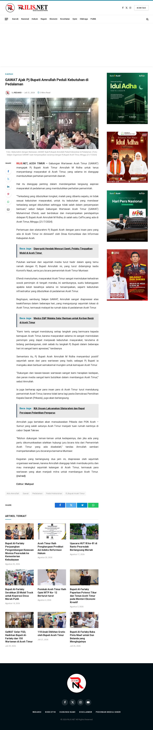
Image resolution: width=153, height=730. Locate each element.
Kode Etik (50, 712)
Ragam (44, 19)
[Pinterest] (8, 194)
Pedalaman (37, 493)
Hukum (35, 19)
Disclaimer (85, 712)
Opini (74, 19)
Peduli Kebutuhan (54, 493)
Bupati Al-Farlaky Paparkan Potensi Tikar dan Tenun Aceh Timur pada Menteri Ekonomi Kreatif (83, 596)
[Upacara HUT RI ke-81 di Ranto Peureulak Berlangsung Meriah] (84, 531)
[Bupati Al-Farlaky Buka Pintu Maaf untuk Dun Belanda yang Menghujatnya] (84, 620)
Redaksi (37, 712)
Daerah (15, 19)
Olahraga (84, 19)
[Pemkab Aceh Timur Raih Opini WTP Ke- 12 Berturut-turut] (52, 577)
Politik (93, 19)
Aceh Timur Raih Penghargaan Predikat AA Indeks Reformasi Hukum (50, 548)
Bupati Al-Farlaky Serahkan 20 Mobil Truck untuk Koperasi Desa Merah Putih (19, 594)
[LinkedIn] (8, 187)
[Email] (8, 209)
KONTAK (141, 8)
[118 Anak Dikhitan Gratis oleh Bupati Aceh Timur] (52, 620)
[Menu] (6, 19)
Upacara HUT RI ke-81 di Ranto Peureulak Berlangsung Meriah (83, 546)
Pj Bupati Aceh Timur (75, 493)
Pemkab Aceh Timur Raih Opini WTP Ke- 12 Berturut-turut (52, 592)
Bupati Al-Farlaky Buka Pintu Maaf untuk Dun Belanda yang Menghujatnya (82, 636)
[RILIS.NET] (26, 7)
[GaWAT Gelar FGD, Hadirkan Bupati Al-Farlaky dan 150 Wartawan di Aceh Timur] (19, 620)
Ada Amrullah (13, 493)
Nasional (25, 19)
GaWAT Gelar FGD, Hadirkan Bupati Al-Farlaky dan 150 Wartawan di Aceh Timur (19, 636)
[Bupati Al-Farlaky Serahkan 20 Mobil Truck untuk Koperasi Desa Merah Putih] (19, 577)
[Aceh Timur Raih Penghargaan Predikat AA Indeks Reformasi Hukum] (52, 531)
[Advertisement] (76, 46)
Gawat (26, 493)
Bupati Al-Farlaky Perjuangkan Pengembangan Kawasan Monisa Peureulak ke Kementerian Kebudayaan (19, 551)
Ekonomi (53, 19)
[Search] (147, 19)
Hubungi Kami (67, 712)
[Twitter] (8, 179)
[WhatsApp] (8, 202)
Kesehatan (65, 19)
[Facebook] (8, 171)
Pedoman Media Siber (108, 712)
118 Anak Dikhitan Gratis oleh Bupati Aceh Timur (51, 633)
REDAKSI (18, 93)
